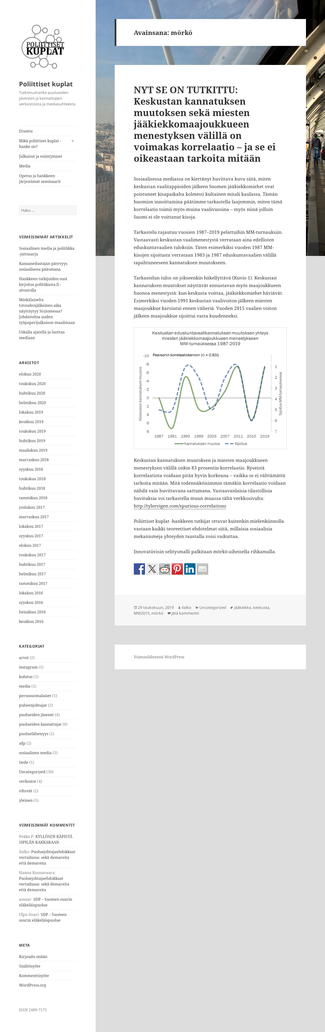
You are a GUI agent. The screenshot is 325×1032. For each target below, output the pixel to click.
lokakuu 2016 (31, 593)
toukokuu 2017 (32, 555)
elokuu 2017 (30, 545)
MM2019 (141, 613)
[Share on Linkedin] (190, 569)
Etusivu (26, 131)
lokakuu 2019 (31, 412)
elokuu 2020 (30, 374)
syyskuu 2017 (31, 535)
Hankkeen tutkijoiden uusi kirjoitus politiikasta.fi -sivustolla (43, 284)
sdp (22, 743)
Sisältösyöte (29, 966)
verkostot (27, 781)
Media (24, 166)
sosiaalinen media (35, 752)
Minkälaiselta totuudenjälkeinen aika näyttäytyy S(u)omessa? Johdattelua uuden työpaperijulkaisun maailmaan (47, 311)
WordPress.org (32, 985)
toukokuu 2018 (32, 478)
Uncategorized (32, 771)
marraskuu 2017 (34, 516)
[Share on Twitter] (152, 569)
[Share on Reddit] (164, 569)
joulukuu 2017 (32, 507)
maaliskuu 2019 (33, 450)
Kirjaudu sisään (33, 956)
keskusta (261, 607)
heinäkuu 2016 (32, 612)
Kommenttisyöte (34, 975)
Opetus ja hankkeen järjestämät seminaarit (40, 178)
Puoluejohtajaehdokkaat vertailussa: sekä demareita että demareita (47, 857)
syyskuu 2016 (31, 602)
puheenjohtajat (33, 705)
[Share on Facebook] (139, 569)
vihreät (25, 790)
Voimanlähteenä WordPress (159, 657)
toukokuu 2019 (32, 431)
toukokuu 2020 (32, 383)
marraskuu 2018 (34, 459)
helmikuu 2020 (32, 402)
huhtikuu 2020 (32, 393)
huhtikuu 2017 (32, 564)
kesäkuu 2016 (31, 621)
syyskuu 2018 (31, 469)
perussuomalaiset (35, 695)
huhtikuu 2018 (32, 488)
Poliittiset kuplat (46, 83)
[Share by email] (202, 569)
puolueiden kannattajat (40, 724)
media (24, 686)
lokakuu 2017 (31, 526)
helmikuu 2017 (32, 574)
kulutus (26, 676)
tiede (23, 762)
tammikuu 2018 (33, 497)
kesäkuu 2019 (31, 421)
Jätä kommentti (185, 613)
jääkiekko (242, 607)
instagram (28, 667)
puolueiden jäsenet (36, 714)
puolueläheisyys (33, 733)
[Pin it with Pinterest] (177, 569)
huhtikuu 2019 (32, 440)
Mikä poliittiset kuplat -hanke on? (40, 143)
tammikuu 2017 (33, 583)
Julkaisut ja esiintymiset (40, 156)
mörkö (157, 613)
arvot (24, 657)
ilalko (186, 607)
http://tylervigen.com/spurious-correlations (180, 506)
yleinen (26, 800)
